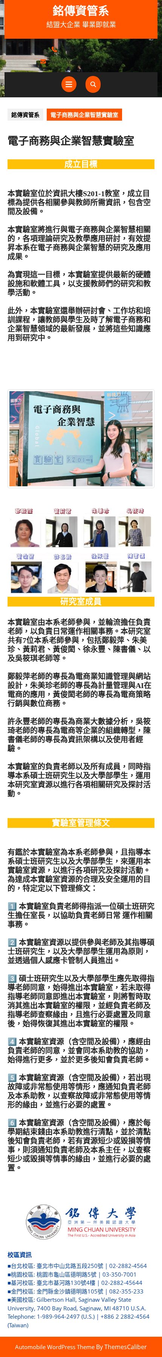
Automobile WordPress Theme (55, 1347)
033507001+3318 (87, 49)
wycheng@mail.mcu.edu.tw (86, 61)
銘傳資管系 (81, 11)
